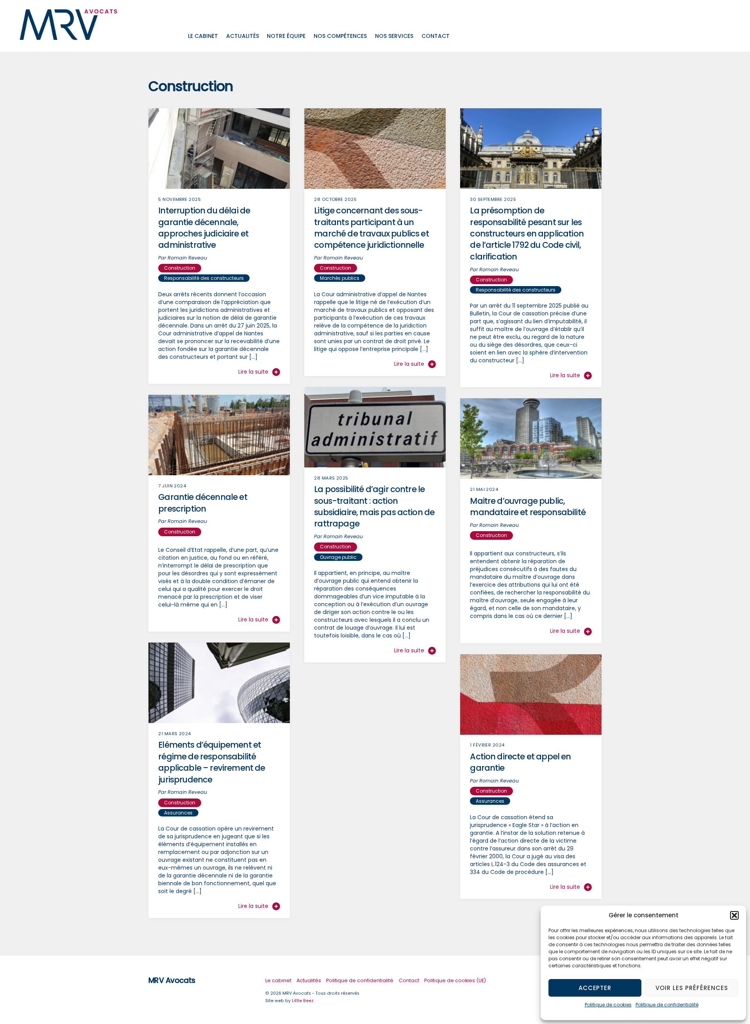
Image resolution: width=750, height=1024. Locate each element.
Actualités (242, 36)
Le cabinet (203, 36)
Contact (435, 36)
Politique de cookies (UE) (455, 980)
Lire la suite (253, 372)
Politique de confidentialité (667, 1004)
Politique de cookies (608, 1004)
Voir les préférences (691, 988)
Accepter (595, 988)
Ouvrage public (338, 557)
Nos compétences (340, 36)
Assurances (178, 812)
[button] (734, 915)
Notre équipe (286, 36)
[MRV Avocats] (68, 36)
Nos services (394, 36)
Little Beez (303, 1001)
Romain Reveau (187, 257)
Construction (179, 268)
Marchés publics (339, 278)
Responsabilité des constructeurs (204, 278)
